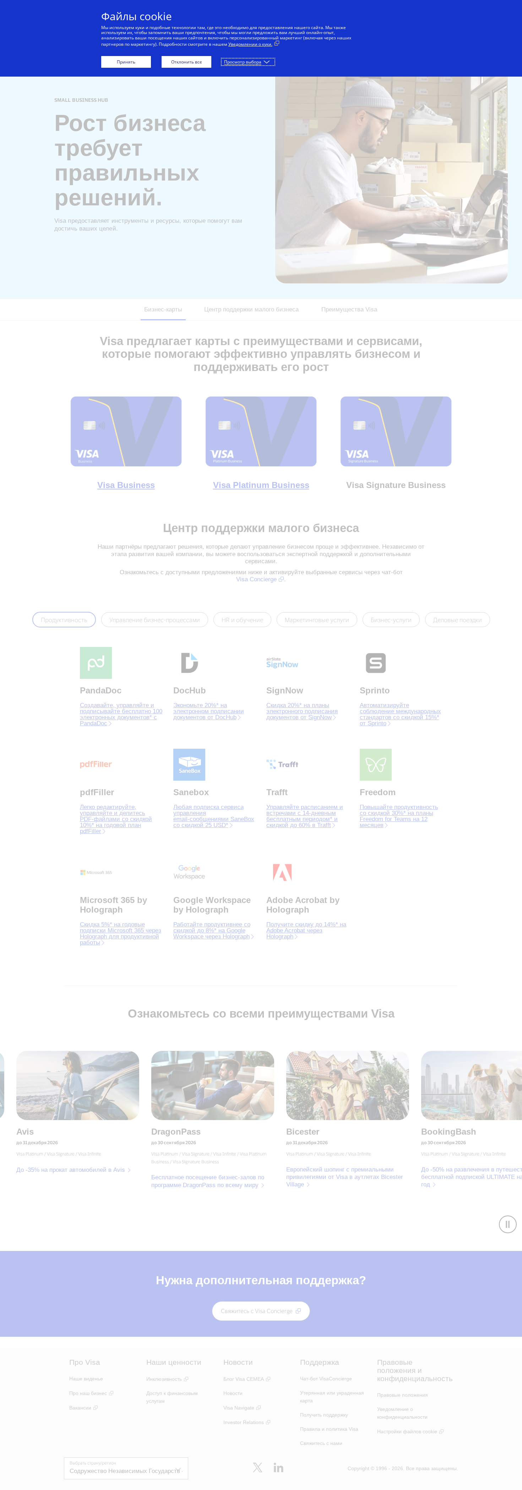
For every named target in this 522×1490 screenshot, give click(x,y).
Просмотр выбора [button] (242, 62)
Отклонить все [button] (186, 62)
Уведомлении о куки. (250, 44)
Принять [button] (126, 62)
